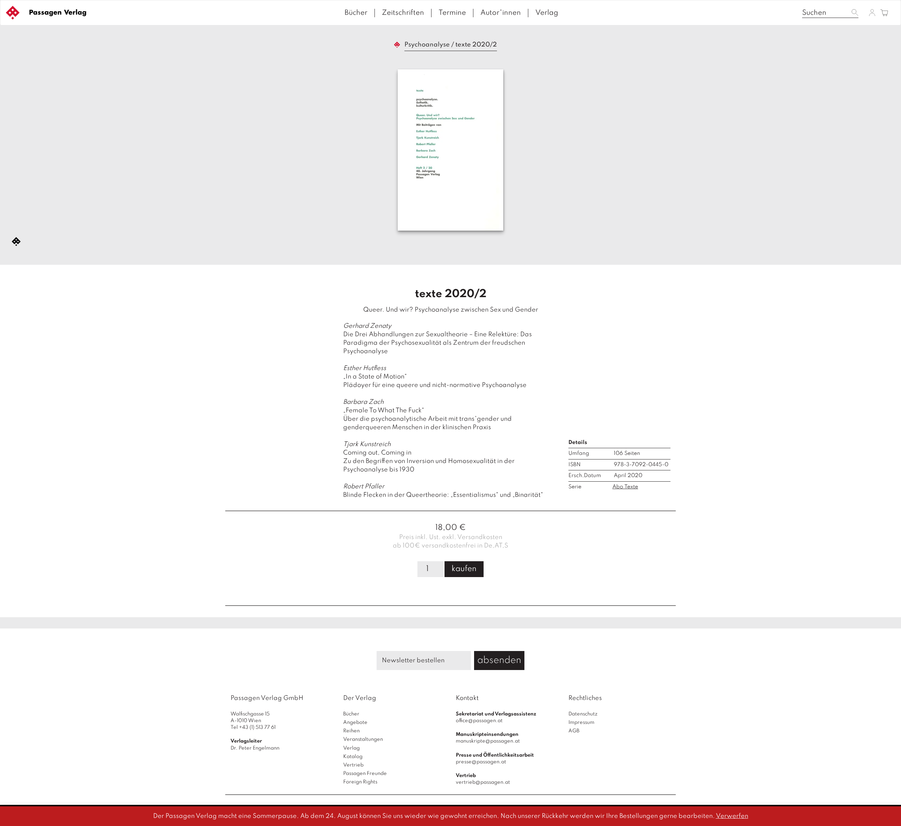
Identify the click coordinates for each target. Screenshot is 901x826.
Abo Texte (625, 487)
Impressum (581, 722)
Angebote (355, 722)
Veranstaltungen (363, 739)
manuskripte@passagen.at (488, 741)
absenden (499, 660)
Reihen (351, 730)
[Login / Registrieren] (872, 12)
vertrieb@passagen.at (483, 782)
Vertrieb (353, 765)
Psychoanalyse (427, 45)
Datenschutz (583, 714)
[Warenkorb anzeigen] (884, 13)
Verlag (546, 13)
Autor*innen (500, 13)
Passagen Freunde (365, 773)
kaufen (464, 569)
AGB (573, 730)
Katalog (353, 756)
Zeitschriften (403, 13)
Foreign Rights (360, 782)
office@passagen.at (479, 720)
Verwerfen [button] (732, 816)
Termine (452, 13)
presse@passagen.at (481, 761)
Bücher (356, 13)
